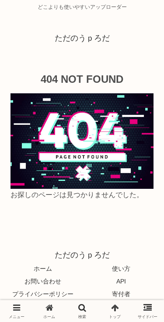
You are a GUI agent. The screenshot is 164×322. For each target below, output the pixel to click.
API (121, 281)
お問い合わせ (42, 281)
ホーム (43, 268)
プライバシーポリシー (42, 293)
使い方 (121, 268)
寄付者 (121, 293)
